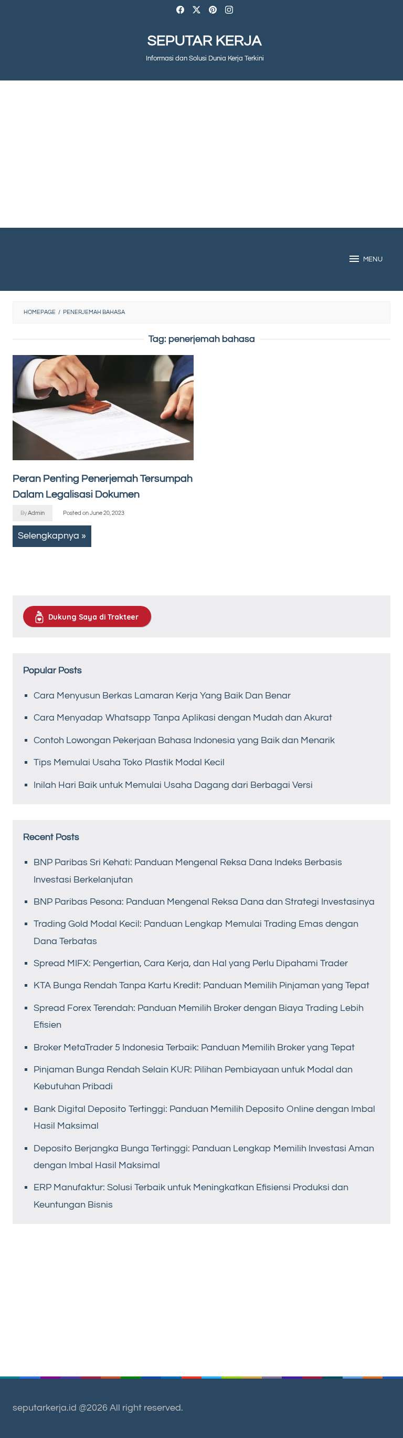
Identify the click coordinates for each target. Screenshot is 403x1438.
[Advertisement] (201, 154)
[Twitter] (196, 11)
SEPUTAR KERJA (204, 40)
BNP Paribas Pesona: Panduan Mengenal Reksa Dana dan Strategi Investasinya (204, 902)
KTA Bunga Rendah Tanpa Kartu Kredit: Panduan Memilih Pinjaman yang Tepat (201, 985)
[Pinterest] (213, 11)
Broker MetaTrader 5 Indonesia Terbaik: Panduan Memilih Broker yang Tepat (194, 1047)
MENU (373, 259)
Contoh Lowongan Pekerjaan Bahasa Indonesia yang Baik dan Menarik (184, 740)
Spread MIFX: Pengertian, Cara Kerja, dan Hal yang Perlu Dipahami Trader (191, 963)
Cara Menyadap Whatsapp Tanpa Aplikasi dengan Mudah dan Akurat (183, 718)
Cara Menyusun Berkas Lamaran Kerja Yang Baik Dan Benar (162, 696)
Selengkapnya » (52, 536)
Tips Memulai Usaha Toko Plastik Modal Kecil (129, 762)
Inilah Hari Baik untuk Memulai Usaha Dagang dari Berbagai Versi (173, 785)
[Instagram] (229, 11)
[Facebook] (180, 11)
